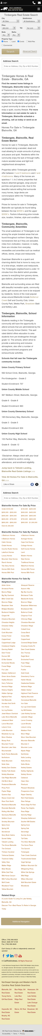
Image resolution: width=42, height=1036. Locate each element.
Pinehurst (24, 784)
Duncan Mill (6, 656)
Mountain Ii (25, 744)
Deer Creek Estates (28, 649)
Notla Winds (25, 764)
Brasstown (30, 303)
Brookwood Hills (26, 609)
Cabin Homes (6, 542)
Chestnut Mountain (8, 619)
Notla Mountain (7, 761)
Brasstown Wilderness (29, 605)
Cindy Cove (6, 629)
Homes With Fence (28, 569)
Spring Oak (25, 828)
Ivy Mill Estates (26, 710)
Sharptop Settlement (28, 818)
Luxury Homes (7, 555)
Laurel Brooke (26, 723)
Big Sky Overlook (8, 595)
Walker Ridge (6, 865)
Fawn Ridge (25, 663)
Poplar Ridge (6, 791)
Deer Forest (6, 653)
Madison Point (26, 730)
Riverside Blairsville (8, 808)
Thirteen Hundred (8, 852)
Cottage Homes (26, 545)
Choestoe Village (27, 626)
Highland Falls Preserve (29, 693)
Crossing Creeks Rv (28, 646)
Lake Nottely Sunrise (28, 713)
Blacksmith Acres (27, 599)
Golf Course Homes (28, 549)
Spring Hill (5, 828)
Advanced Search (30, 51)
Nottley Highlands (27, 771)
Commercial (7, 45)
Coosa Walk (25, 636)
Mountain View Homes (10, 559)
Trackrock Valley (7, 858)
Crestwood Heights (8, 646)
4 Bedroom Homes (27, 535)
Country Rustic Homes (10, 549)
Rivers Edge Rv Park (28, 804)
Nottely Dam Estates (9, 767)
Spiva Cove (6, 825)
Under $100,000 (7, 509)
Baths (14, 32)
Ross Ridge (25, 811)
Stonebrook (6, 831)
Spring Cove (25, 825)
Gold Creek (25, 673)
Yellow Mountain (7, 889)
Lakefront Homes (8, 552)
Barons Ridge (6, 592)
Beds (4, 32)
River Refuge (25, 801)
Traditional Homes (27, 562)
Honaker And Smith (8, 703)
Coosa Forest (6, 636)
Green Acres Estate (9, 676)
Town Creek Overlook (28, 855)
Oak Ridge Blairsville (9, 777)
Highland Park (7, 696)
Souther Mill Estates (28, 821)
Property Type (7, 39)
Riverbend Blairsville (9, 804)
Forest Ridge (6, 666)
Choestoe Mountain (28, 622)
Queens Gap (6, 794)
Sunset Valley (6, 838)
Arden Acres (6, 585)
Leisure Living (26, 727)
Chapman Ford (26, 615)
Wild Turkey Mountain (9, 879)
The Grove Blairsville (9, 845)
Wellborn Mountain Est (29, 865)
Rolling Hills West (8, 811)
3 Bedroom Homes (8, 535)
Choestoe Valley (7, 626)
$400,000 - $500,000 (9, 515)
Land (13, 41)
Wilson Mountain (27, 879)
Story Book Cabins (8, 835)
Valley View (6, 862)
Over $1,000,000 (8, 526)
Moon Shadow (7, 737)
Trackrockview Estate (28, 858)
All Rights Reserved (25, 961)
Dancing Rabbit (7, 649)
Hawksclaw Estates (28, 683)
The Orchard (6, 848)
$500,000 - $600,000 (28, 515)
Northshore (6, 757)
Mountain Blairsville (28, 740)
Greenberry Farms (27, 676)
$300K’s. (6, 214)
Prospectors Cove (27, 791)
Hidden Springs (7, 693)
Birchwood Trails (27, 595)
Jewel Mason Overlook (10, 713)
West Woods (6, 869)
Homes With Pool (8, 572)
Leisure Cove (6, 727)
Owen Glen (25, 781)
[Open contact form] (39, 2)
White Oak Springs (27, 872)
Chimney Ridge (26, 619)
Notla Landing (26, 757)
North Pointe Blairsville (10, 754)
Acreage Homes (26, 539)
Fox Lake (5, 669)
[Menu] (38, 9)
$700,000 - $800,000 (28, 519)
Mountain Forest (7, 744)
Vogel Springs (26, 862)
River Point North (8, 801)
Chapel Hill (5, 615)
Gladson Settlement (9, 673)
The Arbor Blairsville (28, 842)
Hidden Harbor (26, 690)
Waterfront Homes (27, 566)
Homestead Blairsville (28, 700)
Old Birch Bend (7, 781)
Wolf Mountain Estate (28, 882)
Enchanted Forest (27, 659)
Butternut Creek (26, 612)
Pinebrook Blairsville (9, 784)
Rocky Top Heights (27, 808)
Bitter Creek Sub (7, 599)
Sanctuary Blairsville (9, 815)
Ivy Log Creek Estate (28, 707)
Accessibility (6, 1034)
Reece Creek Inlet (8, 798)
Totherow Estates (8, 855)
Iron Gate (24, 703)
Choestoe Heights (8, 622)
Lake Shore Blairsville (9, 717)
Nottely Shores (26, 774)
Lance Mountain (7, 723)
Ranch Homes (7, 562)
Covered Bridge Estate (29, 642)
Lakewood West (7, 720)
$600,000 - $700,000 (9, 519)
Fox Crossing (25, 666)
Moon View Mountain (28, 737)
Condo (21, 41)
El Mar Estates (7, 659)
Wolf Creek (6, 882)
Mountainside (6, 750)
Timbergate (25, 852)
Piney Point (6, 788)
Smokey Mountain (8, 821)
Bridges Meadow (8, 609)
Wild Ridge (25, 875)
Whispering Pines (27, 869)
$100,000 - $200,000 (28, 509)
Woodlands (25, 886)
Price (3, 25)
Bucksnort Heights (8, 612)
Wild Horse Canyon (8, 875)
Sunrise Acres (26, 835)
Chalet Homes (7, 545)
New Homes (25, 559)
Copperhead (6, 639)
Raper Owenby (26, 794)
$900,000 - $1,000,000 (29, 522)
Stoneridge (25, 831)
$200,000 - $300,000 (9, 512)
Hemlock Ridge (7, 686)
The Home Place (27, 845)
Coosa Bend (25, 632)
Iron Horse (5, 707)
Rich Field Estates (27, 798)
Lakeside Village (27, 717)
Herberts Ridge (26, 686)
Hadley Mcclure (7, 680)
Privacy (22, 1034)
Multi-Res (31, 41)
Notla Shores (25, 761)
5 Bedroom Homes (8, 539)
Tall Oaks (24, 838)
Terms (15, 1034)
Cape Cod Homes (27, 542)
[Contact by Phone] (34, 2)
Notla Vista (5, 764)
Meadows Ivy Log (8, 734)
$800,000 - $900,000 (9, 522)
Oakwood (24, 777)
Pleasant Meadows (27, 788)
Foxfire (23, 669)
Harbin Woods (26, 680)
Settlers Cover (7, 818)
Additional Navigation (21, 921)
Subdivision (27, 18)
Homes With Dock (8, 569)
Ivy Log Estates (7, 710)
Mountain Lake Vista (9, 747)
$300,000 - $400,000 (28, 512)
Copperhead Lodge (8, 642)
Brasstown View (7, 605)
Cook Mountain (7, 632)
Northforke (25, 754)
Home (5, 41)
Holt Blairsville (7, 700)
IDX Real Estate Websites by (12, 1031)
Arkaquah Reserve (27, 585)
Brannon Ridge (7, 602)
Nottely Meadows (8, 774)
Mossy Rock (6, 740)
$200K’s (20, 210)
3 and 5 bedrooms (22, 172)
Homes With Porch (27, 572)
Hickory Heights (7, 690)
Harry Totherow (7, 683)
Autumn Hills (25, 588)
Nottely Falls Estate (8, 771)
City (3, 18)
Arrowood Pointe (7, 588)
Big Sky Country (26, 592)
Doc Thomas (25, 653)
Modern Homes (26, 555)
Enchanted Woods (8, 663)
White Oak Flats (7, 872)
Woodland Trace (7, 886)
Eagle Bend (25, 656)
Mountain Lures (26, 747)
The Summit (25, 848)
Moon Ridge (25, 734)
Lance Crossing (26, 720)
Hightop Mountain (27, 696)
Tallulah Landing (7, 842)
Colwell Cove (25, 629)
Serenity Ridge (26, 815)
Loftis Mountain (7, 730)
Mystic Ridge (25, 750)
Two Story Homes (8, 566)
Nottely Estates (26, 767)
